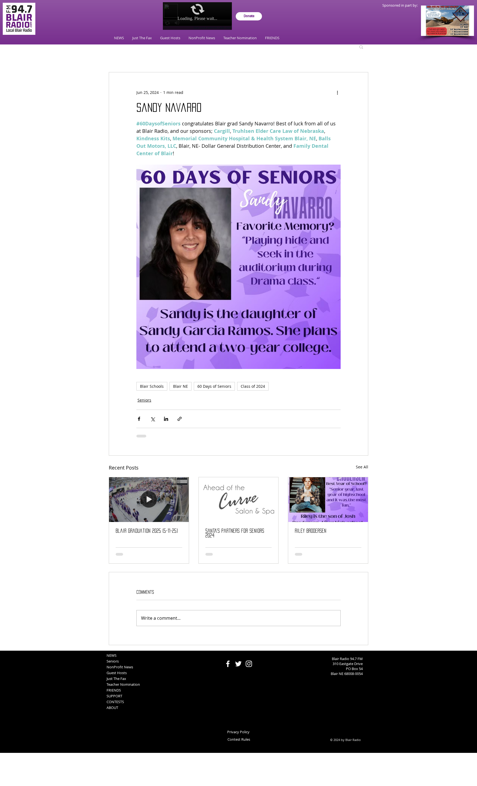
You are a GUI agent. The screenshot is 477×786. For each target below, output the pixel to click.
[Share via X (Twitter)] (152, 418)
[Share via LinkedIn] (166, 418)
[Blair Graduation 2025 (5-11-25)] (149, 499)
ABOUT (112, 711)
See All (362, 467)
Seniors (144, 400)
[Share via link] (179, 418)
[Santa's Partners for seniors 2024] (239, 499)
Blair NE (180, 386)
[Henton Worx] (447, 21)
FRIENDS (114, 694)
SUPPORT (114, 700)
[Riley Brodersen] (328, 499)
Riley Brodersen (310, 531)
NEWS (111, 659)
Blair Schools (152, 386)
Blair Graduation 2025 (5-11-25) (147, 531)
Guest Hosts (117, 677)
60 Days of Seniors (214, 386)
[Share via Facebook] (139, 418)
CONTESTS (115, 706)
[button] (361, 46)
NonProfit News (120, 671)
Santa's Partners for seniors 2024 (234, 533)
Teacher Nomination (123, 688)
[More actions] (337, 92)
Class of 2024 (253, 386)
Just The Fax (116, 683)
